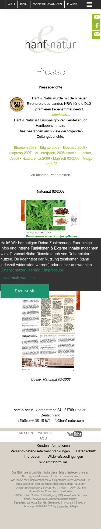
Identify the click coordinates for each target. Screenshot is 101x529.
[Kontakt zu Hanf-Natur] (93, 35)
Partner (44, 433)
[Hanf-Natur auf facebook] (93, 26)
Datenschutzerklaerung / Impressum (32, 270)
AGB (43, 438)
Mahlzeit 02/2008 (66, 159)
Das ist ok (24, 291)
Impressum (32, 457)
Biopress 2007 (20, 153)
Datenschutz (86, 451)
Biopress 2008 (73, 148)
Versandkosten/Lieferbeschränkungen (40, 451)
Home (72, 4)
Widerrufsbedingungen (65, 457)
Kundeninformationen (53, 446)
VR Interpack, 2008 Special (56, 153)
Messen (26, 433)
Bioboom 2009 (25, 148)
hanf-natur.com (76, 484)
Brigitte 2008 (49, 148)
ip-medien (63, 506)
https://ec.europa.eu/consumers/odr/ (46, 499)
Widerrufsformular (53, 462)
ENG (24, 4)
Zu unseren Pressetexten (50, 175)
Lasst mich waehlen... (19, 278)
